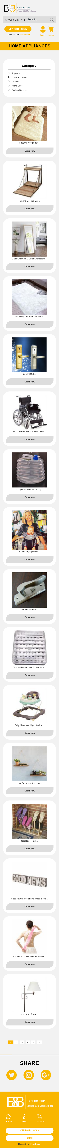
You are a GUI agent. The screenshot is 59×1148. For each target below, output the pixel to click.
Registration (25, 35)
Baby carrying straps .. (29, 552)
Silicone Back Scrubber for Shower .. (29, 956)
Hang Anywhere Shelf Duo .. (29, 783)
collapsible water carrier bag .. (29, 489)
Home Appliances (20, 77)
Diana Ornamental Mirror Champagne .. (29, 259)
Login (42, 35)
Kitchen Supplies (19, 90)
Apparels (16, 73)
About (24, 1121)
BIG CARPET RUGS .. (29, 143)
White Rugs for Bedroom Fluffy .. (29, 316)
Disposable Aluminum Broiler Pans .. (29, 667)
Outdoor (15, 81)
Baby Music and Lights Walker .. (29, 725)
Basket (51, 35)
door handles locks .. (29, 609)
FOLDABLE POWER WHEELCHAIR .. (29, 432)
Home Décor (17, 86)
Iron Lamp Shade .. (29, 1014)
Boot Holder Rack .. (29, 841)
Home (9, 1121)
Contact (42, 1121)
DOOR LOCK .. (29, 374)
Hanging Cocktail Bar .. (29, 201)
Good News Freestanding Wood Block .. (29, 899)
